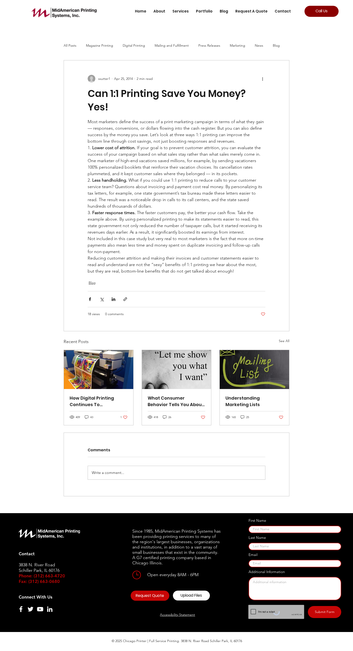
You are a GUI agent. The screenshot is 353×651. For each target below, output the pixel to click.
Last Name (257, 537)
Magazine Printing (99, 45)
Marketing (237, 45)
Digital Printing (134, 45)
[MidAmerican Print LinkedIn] (50, 609)
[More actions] (262, 79)
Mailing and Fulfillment (172, 45)
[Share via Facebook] (90, 299)
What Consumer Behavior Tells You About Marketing (176, 401)
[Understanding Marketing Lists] (254, 369)
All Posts (70, 45)
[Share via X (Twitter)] (101, 299)
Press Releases (209, 45)
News (259, 45)
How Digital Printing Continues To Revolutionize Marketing (97, 401)
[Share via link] (125, 299)
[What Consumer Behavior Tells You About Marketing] (176, 369)
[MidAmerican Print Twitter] (30, 609)
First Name (257, 520)
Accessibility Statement (177, 615)
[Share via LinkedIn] (113, 299)
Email (253, 554)
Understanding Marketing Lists (242, 401)
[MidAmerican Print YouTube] (40, 609)
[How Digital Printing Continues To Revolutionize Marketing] (98, 369)
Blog (276, 45)
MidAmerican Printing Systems (184, 531)
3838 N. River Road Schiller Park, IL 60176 (211, 641)
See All (284, 341)
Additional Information (267, 572)
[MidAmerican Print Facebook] (21, 609)
